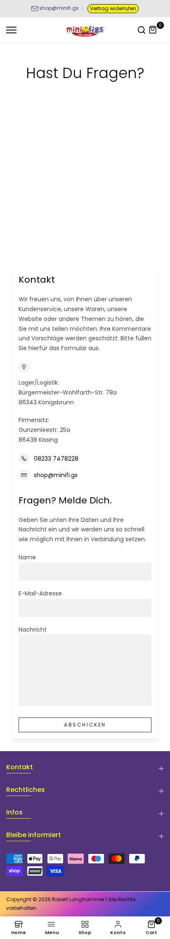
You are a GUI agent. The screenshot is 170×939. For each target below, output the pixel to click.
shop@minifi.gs (59, 8)
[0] (153, 30)
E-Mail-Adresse (40, 593)
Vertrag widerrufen (113, 8)
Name (27, 557)
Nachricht (33, 629)
